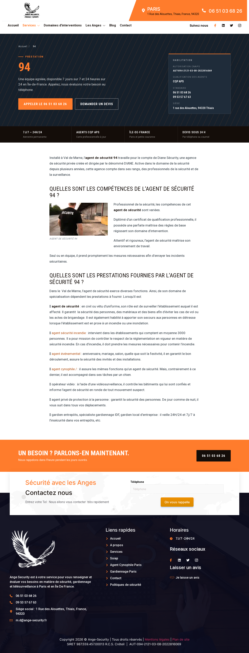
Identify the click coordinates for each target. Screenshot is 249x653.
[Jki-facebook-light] (215, 25)
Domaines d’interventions (63, 25)
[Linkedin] (223, 25)
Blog (112, 25)
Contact (126, 25)
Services (29, 25)
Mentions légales (157, 639)
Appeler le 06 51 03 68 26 (45, 104)
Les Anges (93, 25)
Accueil (13, 25)
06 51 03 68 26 (213, 456)
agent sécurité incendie (69, 333)
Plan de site (180, 639)
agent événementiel (66, 354)
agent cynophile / (64, 369)
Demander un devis (96, 104)
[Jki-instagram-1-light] (240, 25)
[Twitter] (231, 25)
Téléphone (137, 481)
